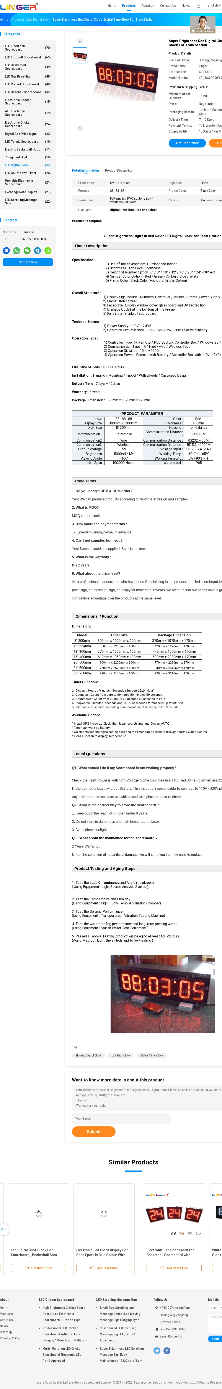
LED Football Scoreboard (28, 57)
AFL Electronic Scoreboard (28, 112)
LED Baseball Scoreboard (28, 92)
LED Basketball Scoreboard (28, 66)
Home (4, 1308)
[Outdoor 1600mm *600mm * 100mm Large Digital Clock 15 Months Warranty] (33, 1214)
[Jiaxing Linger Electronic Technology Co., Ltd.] (19, 6)
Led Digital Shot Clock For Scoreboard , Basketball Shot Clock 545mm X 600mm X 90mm (163, 1255)
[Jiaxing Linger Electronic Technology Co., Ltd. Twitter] (156, 1351)
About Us (6, 1320)
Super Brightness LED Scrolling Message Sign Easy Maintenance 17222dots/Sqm (122, 1355)
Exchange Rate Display (28, 192)
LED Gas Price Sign (28, 76)
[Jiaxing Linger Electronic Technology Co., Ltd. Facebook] (166, 1351)
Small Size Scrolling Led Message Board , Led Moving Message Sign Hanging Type (120, 1314)
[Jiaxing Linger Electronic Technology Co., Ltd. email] (6, 250)
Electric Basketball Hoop (28, 149)
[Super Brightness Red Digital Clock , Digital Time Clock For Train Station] (126, 75)
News (4, 1326)
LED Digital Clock (28, 165)
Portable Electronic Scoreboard (28, 182)
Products (6, 1314)
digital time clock (151, 1055)
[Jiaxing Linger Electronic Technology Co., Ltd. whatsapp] (16, 250)
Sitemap (6, 1332)
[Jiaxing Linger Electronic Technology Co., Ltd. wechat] (27, 250)
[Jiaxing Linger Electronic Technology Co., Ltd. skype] (37, 250)
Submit (94, 1131)
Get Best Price (187, 143)
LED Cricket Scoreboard (28, 84)
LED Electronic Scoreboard (28, 47)
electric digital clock (88, 1055)
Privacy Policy (9, 1338)
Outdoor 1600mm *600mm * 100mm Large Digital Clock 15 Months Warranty (30, 1255)
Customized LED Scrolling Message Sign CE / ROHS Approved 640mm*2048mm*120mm (118, 1334)
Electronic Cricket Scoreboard (28, 124)
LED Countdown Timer (28, 173)
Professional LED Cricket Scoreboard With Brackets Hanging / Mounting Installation (64, 1334)
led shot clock (121, 1055)
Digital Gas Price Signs (28, 134)
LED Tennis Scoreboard (28, 141)
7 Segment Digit (28, 157)
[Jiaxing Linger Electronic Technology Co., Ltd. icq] (47, 250)
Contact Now (28, 262)
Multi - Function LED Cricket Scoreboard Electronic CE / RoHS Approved (62, 1355)
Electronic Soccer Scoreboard (28, 101)
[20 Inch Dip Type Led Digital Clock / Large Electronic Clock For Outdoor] (99, 1214)
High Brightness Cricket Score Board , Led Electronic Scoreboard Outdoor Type (63, 1314)
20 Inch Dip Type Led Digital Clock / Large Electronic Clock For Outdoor (98, 1255)
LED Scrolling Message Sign (28, 201)
